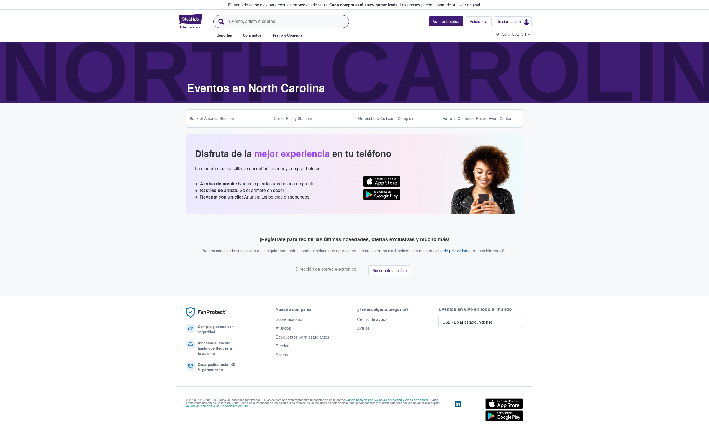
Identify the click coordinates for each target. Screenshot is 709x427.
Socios (282, 354)
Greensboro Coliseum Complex (385, 118)
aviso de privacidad (450, 250)
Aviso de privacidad (388, 399)
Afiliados (283, 328)
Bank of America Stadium (212, 118)
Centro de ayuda (372, 319)
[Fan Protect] (206, 312)
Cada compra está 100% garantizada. (364, 4)
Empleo (283, 345)
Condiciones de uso (359, 399)
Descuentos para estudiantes (303, 337)
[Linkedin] (457, 410)
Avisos (363, 328)
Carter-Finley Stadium (293, 118)
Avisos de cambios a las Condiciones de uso (217, 405)
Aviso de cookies (417, 399)
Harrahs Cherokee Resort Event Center (477, 118)
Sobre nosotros (290, 319)
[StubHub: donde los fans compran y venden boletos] (190, 21)
